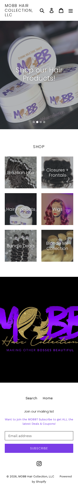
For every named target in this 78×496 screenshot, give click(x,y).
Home (48, 398)
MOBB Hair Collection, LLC (19, 10)
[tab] (34, 122)
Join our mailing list (39, 411)
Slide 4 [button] (44, 122)
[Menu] (70, 10)
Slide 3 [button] (41, 122)
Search (31, 398)
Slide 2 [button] (37, 122)
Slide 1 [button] (34, 122)
